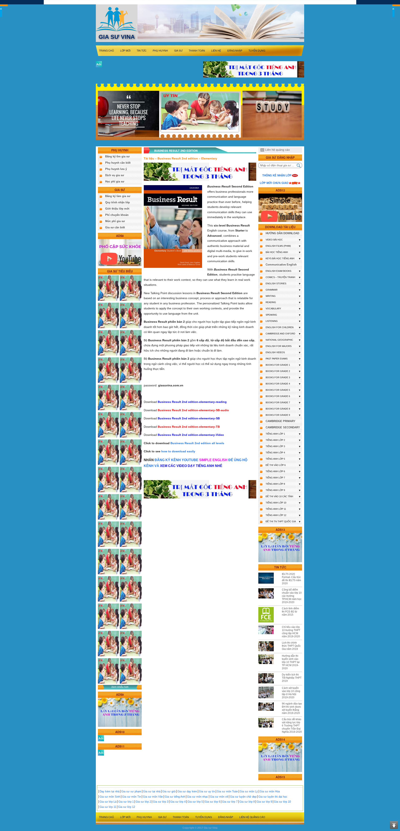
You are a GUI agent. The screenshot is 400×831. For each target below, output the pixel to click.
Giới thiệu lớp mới (117, 208)
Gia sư (178, 50)
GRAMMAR (272, 289)
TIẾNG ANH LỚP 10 (276, 502)
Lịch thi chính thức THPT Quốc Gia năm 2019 (291, 645)
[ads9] (120, 712)
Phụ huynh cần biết (117, 162)
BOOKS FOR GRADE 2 (278, 371)
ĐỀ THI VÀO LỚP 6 (276, 465)
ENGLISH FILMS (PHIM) (278, 246)
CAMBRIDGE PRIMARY (280, 421)
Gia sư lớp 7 (230, 801)
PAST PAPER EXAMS (277, 358)
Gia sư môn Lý (249, 791)
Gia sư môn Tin (131, 796)
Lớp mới (125, 50)
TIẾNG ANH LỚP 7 (275, 477)
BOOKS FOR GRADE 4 (278, 383)
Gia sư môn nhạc (197, 796)
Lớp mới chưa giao (274, 183)
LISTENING (272, 321)
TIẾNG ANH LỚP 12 (276, 515)
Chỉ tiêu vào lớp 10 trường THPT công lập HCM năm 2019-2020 (291, 632)
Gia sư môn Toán (227, 791)
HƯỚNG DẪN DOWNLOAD (282, 233)
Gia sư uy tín (207, 791)
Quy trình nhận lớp (117, 202)
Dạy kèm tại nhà (109, 791)
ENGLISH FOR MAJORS (278, 346)
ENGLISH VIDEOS (275, 352)
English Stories (276, 283)
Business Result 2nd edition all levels (197, 443)
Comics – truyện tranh (280, 277)
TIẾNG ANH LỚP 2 (275, 440)
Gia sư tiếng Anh (175, 796)
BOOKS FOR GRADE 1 (278, 365)
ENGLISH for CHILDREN (280, 327)
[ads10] (101, 738)
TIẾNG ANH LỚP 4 (275, 452)
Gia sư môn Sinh (110, 796)
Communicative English (281, 264)
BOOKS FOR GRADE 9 (278, 415)
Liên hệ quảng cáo (277, 149)
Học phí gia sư (114, 181)
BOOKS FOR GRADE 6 (278, 396)
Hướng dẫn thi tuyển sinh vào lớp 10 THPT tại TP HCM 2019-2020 (291, 662)
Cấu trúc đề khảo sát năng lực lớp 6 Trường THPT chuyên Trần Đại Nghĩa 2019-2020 (292, 725)
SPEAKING (271, 315)
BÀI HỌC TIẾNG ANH (277, 252)
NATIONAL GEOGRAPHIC (279, 340)
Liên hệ (216, 50)
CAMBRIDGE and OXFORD (280, 333)
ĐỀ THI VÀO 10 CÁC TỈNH (279, 496)
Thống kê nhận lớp (276, 175)
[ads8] (120, 252)
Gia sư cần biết (115, 227)
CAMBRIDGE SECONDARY (283, 427)
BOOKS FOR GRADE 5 (278, 390)
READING (271, 302)
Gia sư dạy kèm (187, 791)
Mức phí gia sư (115, 221)
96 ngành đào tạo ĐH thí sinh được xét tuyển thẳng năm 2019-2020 (292, 708)
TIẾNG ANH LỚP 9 (275, 490)
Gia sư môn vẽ (219, 796)
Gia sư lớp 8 (247, 801)
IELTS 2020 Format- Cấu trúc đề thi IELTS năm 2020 (291, 579)
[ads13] (280, 547)
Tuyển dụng (257, 50)
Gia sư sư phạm (131, 791)
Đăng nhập (234, 50)
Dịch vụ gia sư (114, 175)
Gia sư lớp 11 (108, 806)
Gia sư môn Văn (153, 796)
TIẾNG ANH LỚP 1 (275, 434)
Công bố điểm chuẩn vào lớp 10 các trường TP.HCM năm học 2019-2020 (292, 596)
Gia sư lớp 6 (212, 801)
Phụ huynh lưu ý (116, 169)
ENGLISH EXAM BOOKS (278, 271)
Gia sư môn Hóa (270, 791)
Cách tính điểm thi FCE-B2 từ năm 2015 (290, 611)
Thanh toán (197, 50)
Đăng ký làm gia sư (117, 196)
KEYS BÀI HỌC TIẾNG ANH (280, 258)
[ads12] (280, 207)
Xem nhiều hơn (120, 687)
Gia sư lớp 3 (160, 801)
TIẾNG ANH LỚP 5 (275, 459)
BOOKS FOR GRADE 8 (278, 408)
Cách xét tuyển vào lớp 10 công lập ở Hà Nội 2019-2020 (291, 693)
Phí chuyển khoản (117, 214)
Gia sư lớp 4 (178, 801)
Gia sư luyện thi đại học (272, 796)
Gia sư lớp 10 (282, 801)
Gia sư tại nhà (151, 791)
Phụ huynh (160, 50)
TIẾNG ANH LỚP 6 (275, 471)
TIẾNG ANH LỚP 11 (276, 509)
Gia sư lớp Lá (108, 801)
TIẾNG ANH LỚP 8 (275, 484)
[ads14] (280, 757)
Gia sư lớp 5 (195, 801)
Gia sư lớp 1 (126, 801)
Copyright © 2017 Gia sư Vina (200, 827)
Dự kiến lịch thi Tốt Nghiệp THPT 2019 (291, 677)
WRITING (271, 296)
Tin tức (141, 50)
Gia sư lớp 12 (126, 806)
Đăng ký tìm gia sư (117, 156)
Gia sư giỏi (169, 791)
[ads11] (101, 752)
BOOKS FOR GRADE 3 (278, 377)
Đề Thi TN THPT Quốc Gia (281, 521)
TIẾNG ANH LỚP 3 (275, 446)
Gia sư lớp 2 (143, 801)
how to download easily (178, 451)
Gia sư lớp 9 (264, 801)
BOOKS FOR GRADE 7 (278, 402)
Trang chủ (106, 50)
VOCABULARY (273, 308)
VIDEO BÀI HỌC (274, 239)
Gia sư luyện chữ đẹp (243, 796)
